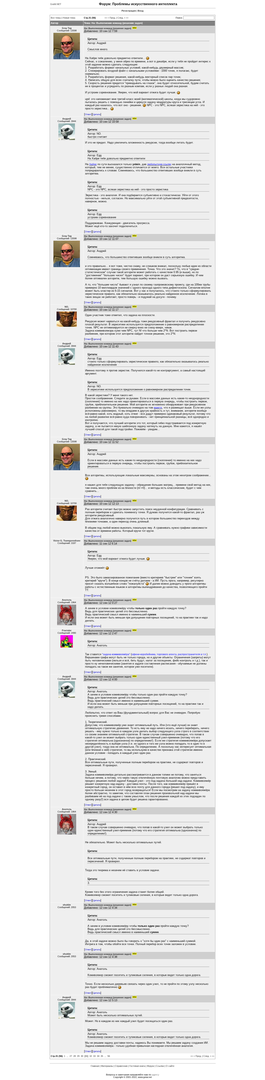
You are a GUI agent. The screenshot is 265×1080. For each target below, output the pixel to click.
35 (102, 1056)
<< (106, 18)
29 (78, 1056)
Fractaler (66, 630)
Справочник (121, 1066)
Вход (140, 10)
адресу (155, 1074)
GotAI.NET (55, 4)
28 (74, 1056)
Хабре (93, 164)
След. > (121, 18)
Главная (95, 1066)
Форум (150, 1066)
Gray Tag (67, 28)
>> (127, 18)
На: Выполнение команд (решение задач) (107, 28)
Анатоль (67, 600)
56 (108, 1056)
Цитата (96, 114)
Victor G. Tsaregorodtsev (66, 540)
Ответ (88, 114)
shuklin (67, 905)
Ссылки (160, 1066)
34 (98, 1056)
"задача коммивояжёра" (116, 654)
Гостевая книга (137, 1066)
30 (82, 1056)
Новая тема (69, 18)
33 (94, 1056)
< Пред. (112, 18)
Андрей (66, 118)
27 (71, 1056)
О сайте (170, 1066)
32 (90, 1056)
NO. (67, 307)
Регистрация (129, 10)
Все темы (56, 18)
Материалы (107, 1066)
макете (158, 407)
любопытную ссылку (159, 164)
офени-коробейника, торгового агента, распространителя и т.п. (169, 654)
